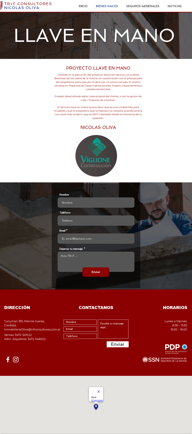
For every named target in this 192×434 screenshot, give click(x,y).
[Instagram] (16, 359)
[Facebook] (8, 359)
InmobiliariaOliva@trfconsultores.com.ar (32, 329)
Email (62, 230)
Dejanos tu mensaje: (71, 249)
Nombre (64, 194)
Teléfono (64, 212)
